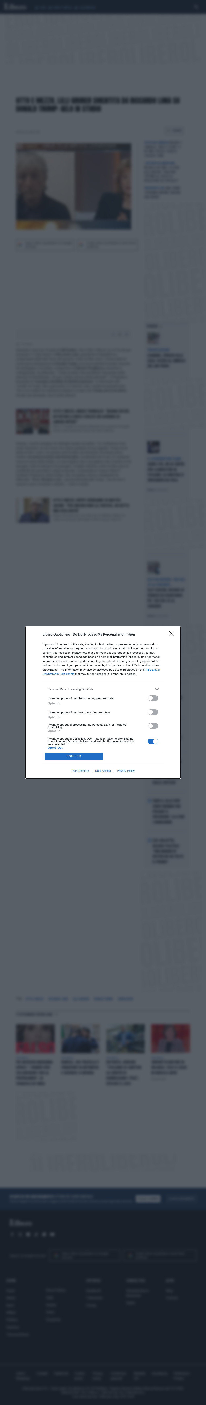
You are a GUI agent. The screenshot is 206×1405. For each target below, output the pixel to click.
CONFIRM (74, 756)
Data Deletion (80, 770)
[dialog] (103, 702)
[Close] (172, 635)
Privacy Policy (126, 770)
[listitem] (103, 689)
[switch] (153, 698)
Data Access (103, 770)
